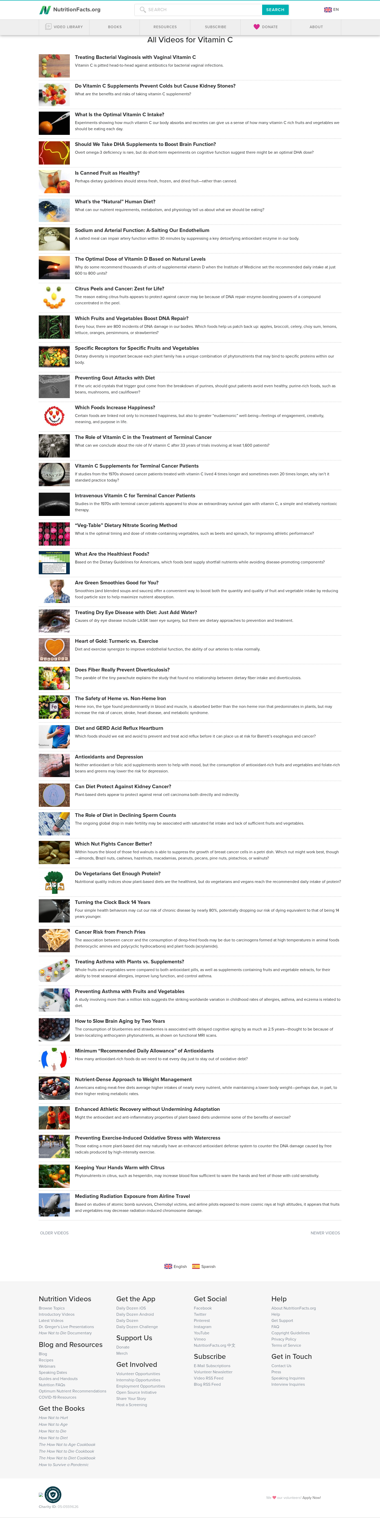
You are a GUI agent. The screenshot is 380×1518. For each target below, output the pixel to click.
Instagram (202, 1326)
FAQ (275, 1326)
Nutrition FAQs (52, 1385)
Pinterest (202, 1320)
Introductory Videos (56, 1314)
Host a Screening (131, 1404)
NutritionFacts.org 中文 (214, 1345)
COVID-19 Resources (57, 1397)
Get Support (282, 1320)
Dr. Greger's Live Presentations (66, 1326)
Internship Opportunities (138, 1380)
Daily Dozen (127, 1320)
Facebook (203, 1308)
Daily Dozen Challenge (137, 1326)
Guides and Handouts (58, 1378)
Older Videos (54, 1233)
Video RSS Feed (208, 1378)
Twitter (200, 1314)
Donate (123, 1347)
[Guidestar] (41, 1494)
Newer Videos (325, 1233)
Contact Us (281, 1365)
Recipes (46, 1360)
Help (275, 1314)
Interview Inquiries (288, 1384)
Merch (122, 1353)
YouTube (201, 1333)
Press (276, 1372)
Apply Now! (311, 1497)
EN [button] (335, 9)
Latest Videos (51, 1320)
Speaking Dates (53, 1372)
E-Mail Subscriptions (212, 1365)
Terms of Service (286, 1345)
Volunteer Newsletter (213, 1372)
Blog (43, 1354)
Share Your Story (131, 1398)
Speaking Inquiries (288, 1378)
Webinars (47, 1366)
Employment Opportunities (140, 1386)
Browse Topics (52, 1308)
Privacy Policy (283, 1339)
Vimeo (200, 1339)
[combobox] (198, 10)
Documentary (65, 1333)
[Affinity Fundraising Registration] (53, 1494)
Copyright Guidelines (290, 1333)
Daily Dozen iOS (131, 1308)
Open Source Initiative (136, 1392)
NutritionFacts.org (76, 9)
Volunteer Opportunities (138, 1373)
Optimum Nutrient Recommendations (72, 1391)
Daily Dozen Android (135, 1314)
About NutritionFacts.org (293, 1308)
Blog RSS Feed (207, 1384)
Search (275, 10)
